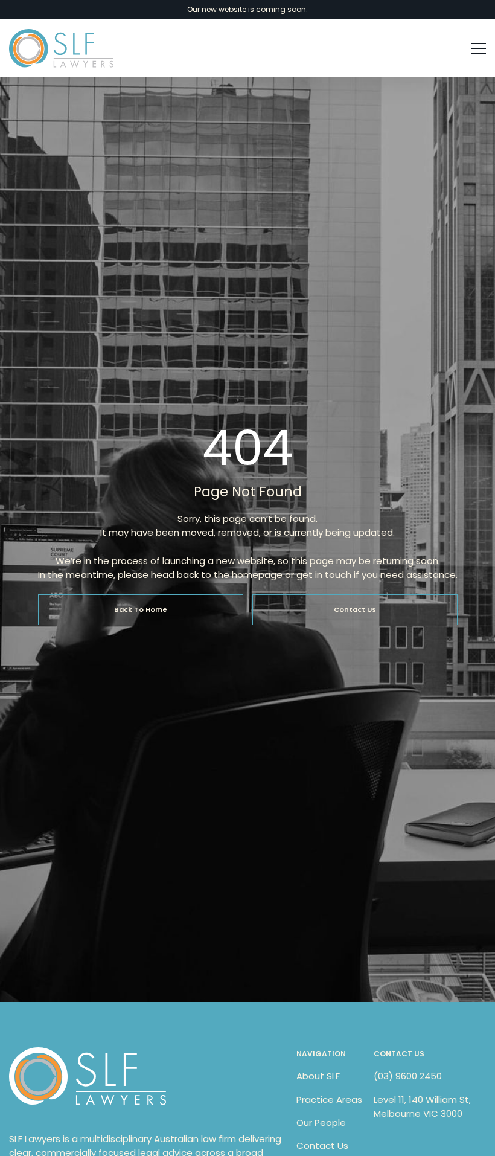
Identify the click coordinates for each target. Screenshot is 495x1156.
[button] (473, 48)
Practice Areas (329, 1099)
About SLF (318, 1076)
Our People (321, 1122)
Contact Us (322, 1145)
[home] (61, 48)
